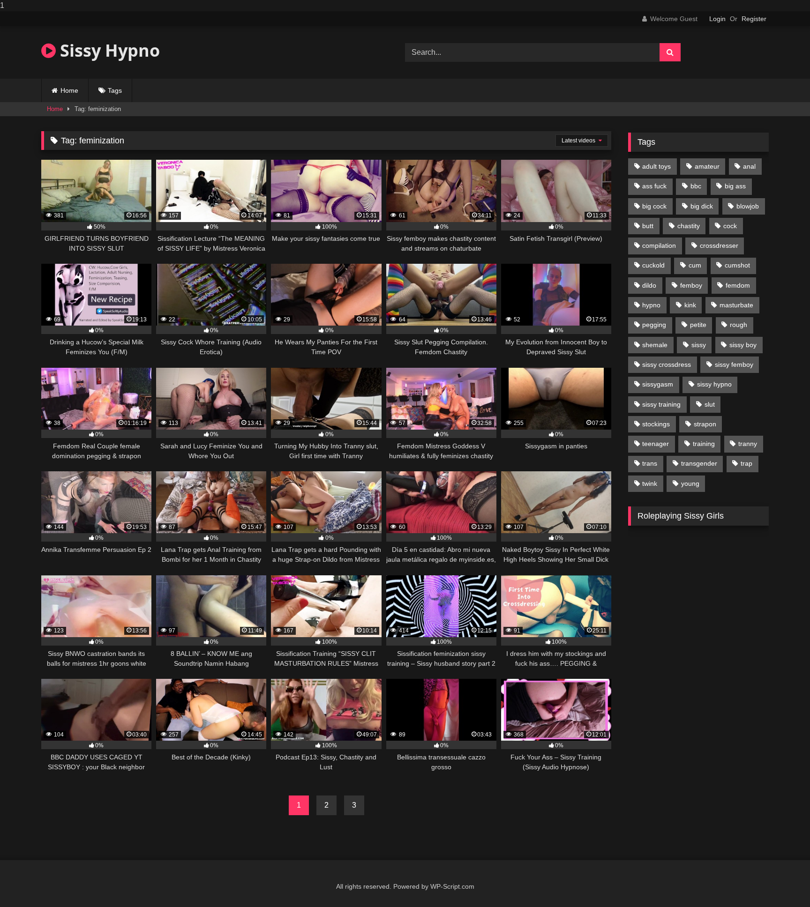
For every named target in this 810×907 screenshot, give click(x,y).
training (704, 443)
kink (690, 305)
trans (649, 463)
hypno (651, 305)
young (690, 483)
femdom (738, 285)
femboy (691, 285)
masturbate (736, 305)
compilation (659, 245)
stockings (656, 424)
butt (647, 226)
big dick (701, 206)
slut (710, 404)
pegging (654, 324)
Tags (115, 90)
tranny (747, 443)
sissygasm (657, 384)
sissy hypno (714, 384)
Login (717, 18)
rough (738, 324)
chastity (688, 226)
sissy (698, 345)
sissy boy (743, 345)
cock (730, 226)
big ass (735, 186)
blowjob (747, 206)
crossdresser (719, 245)
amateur (707, 166)
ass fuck (654, 186)
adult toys (656, 166)
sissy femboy (734, 364)
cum (695, 265)
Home (69, 90)
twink (649, 483)
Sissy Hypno (108, 50)
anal (749, 166)
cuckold (653, 265)
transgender (699, 463)
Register (754, 18)
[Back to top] (781, 881)
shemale (655, 345)
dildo (649, 285)
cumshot (737, 265)
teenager (655, 443)
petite (698, 324)
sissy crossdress (666, 364)
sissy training (661, 404)
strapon (705, 424)
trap (746, 463)
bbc (695, 186)
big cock (654, 206)
